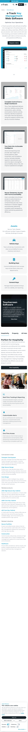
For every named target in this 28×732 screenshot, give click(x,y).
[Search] (13, 4)
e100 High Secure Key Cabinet (10, 491)
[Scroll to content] (14, 74)
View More (14, 319)
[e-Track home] (5, 5)
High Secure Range (7, 467)
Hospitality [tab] (5, 333)
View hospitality (14, 367)
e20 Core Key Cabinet (8, 510)
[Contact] (16, 4)
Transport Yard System (8, 457)
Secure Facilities (6, 524)
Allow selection (8, 720)
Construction (5, 534)
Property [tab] (15, 333)
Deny (20, 720)
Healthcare (4, 543)
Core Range (5, 477)
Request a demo (14, 43)
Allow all (14, 717)
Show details (21, 729)
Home (3, 10)
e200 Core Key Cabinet (8, 500)
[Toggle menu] (25, 4)
